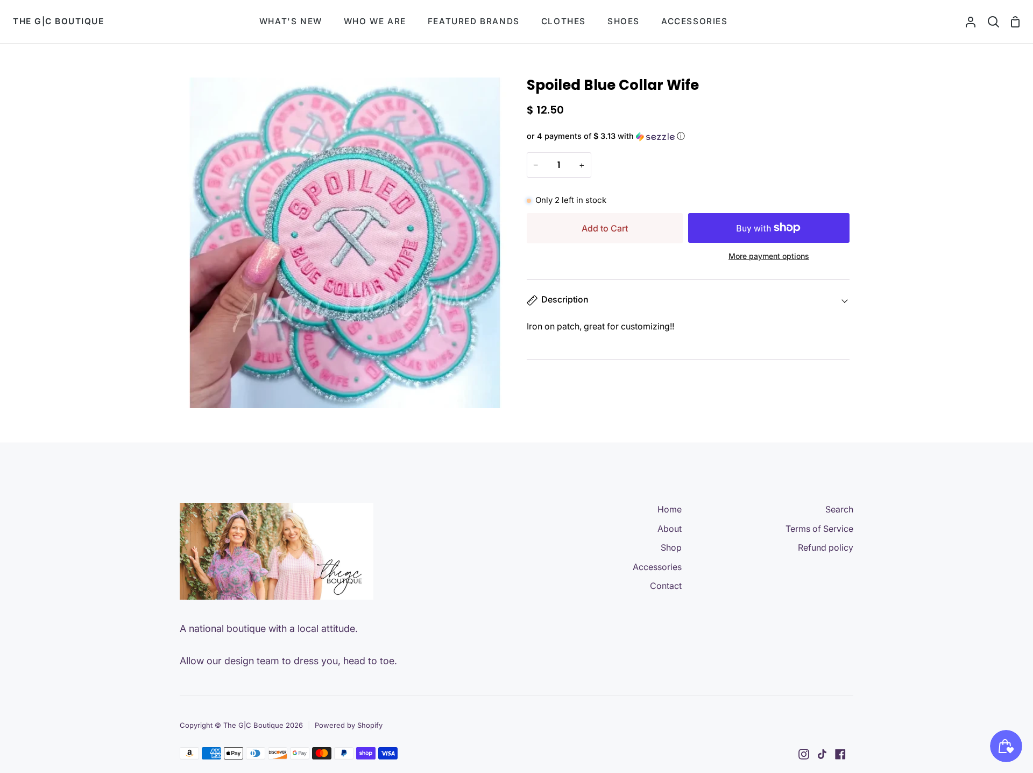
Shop (671, 547)
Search (839, 509)
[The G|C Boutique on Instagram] (803, 754)
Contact (666, 585)
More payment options (768, 256)
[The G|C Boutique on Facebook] (840, 754)
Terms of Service (819, 528)
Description (565, 299)
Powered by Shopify (349, 725)
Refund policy (825, 547)
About (669, 528)
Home (669, 509)
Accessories (657, 566)
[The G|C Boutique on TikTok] (822, 754)
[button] (688, 136)
